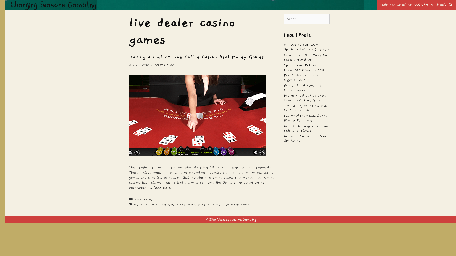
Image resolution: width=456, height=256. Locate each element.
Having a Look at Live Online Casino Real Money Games (196, 57)
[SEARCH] (450, 5)
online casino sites (210, 204)
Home (384, 5)
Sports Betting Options (430, 5)
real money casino (236, 204)
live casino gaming (146, 204)
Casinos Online (401, 5)
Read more (162, 188)
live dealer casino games (178, 204)
